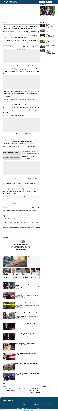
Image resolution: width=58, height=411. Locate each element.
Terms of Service (34, 408)
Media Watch (37, 404)
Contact (14, 218)
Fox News (36, 65)
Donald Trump (21, 231)
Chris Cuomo (12, 231)
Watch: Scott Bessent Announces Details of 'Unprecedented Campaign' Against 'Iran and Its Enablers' (47, 16)
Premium (24, 1)
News (28, 1)
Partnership (48, 392)
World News (15, 403)
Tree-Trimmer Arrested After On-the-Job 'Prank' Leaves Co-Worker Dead (50, 41)
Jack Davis (8, 215)
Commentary (31, 1)
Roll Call (34, 153)
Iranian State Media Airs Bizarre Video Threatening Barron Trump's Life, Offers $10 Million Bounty (26, 334)
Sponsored (48, 404)
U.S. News (4, 404)
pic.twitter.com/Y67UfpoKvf (25, 133)
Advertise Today (17, 203)
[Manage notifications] (2, 409)
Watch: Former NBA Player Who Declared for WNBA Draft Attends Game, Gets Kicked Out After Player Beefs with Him (50, 36)
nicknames (28, 151)
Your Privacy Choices (30, 410)
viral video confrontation (12, 93)
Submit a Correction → (36, 207)
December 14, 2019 (24, 104)
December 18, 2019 (21, 115)
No (7, 153)
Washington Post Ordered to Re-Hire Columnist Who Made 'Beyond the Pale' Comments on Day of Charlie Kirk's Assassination (26, 314)
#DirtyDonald (29, 99)
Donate (35, 1)
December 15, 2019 (17, 136)
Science (36, 403)
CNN (16, 231)
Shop (38, 1)
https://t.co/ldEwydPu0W (8, 101)
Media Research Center (7, 45)
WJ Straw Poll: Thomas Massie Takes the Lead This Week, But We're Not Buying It (26, 354)
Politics (4, 403)
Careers (47, 391)
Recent (11, 218)
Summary (5, 218)
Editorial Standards (49, 388)
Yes (5, 153)
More (9, 218)
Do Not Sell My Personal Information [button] (41, 408)
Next (3, 383)
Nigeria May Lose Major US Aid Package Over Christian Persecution (50, 46)
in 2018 (14, 188)
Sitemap (31, 408)
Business (25, 404)
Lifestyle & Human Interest (28, 403)
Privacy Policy (27, 408)
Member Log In (49, 1)
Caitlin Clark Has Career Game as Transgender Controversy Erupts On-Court (25, 344)
